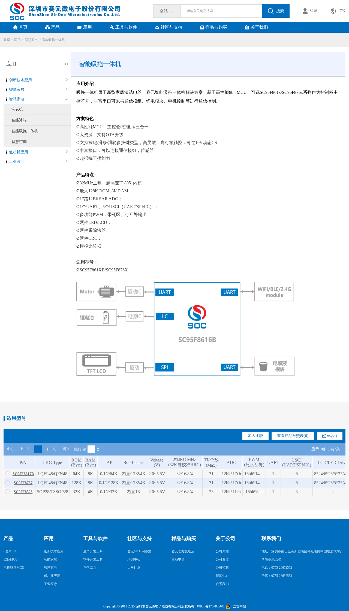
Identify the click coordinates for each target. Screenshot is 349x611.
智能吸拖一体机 (53, 40)
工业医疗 (16, 162)
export (331, 435)
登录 (313, 11)
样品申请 (178, 559)
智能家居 (16, 90)
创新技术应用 (20, 80)
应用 (17, 40)
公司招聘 (222, 568)
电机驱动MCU (14, 568)
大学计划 (133, 568)
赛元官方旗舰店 (183, 551)
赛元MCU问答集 (139, 551)
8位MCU (10, 551)
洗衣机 (17, 109)
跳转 (78, 449)
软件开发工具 (93, 559)
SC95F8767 (23, 483)
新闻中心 (222, 576)
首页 (7, 40)
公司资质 (222, 559)
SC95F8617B (23, 474)
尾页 (66, 449)
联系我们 (222, 584)
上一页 (25, 449)
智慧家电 (31, 40)
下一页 (51, 449)
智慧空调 (19, 142)
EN (342, 10)
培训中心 (133, 559)
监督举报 (239, 606)
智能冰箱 (19, 120)
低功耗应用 (18, 152)
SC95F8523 (23, 492)
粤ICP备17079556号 (210, 606)
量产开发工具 (93, 551)
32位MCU (11, 559)
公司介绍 (222, 551)
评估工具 (89, 568)
